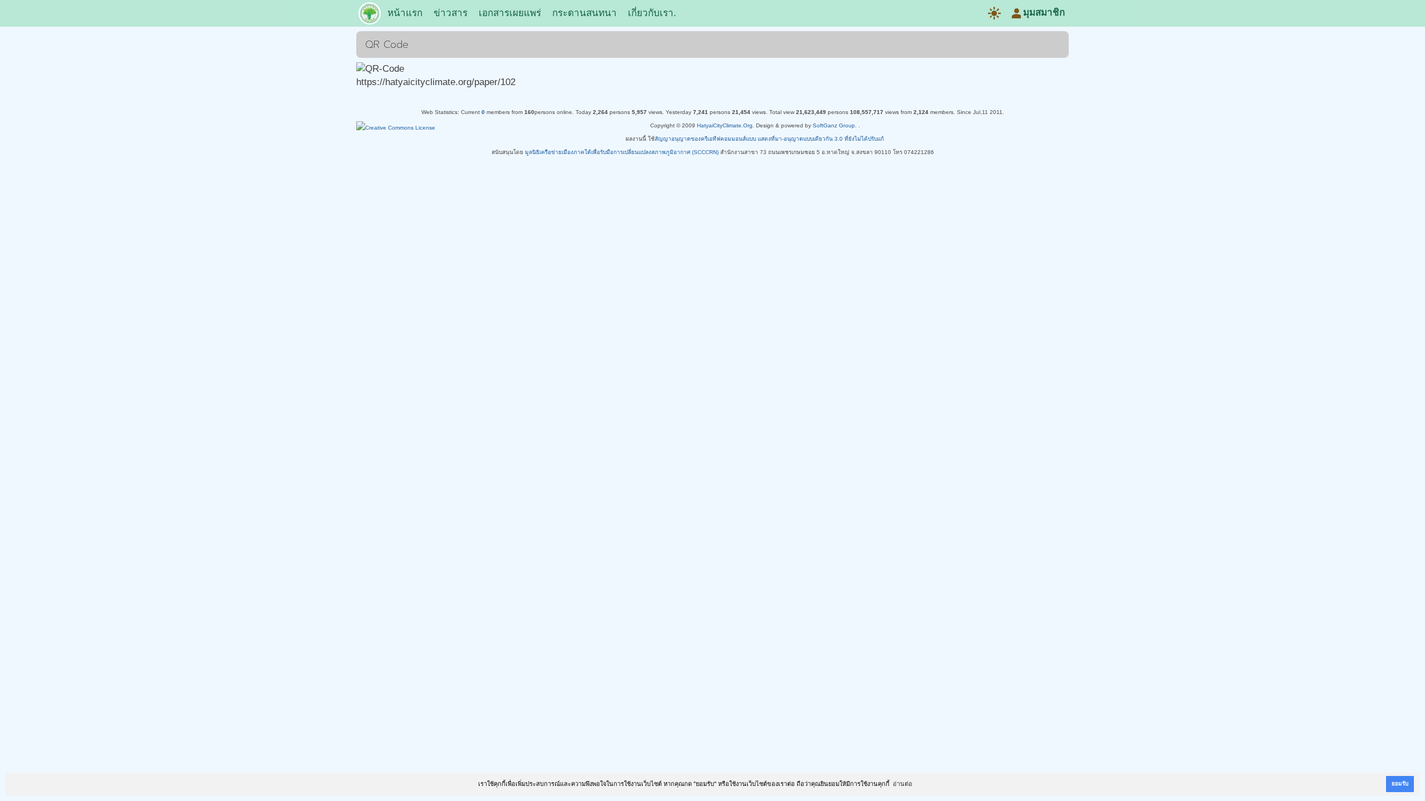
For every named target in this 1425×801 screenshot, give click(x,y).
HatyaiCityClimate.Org (725, 125)
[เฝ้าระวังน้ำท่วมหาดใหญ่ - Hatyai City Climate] (369, 15)
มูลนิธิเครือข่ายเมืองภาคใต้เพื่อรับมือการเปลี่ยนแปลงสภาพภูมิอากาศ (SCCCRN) (622, 152)
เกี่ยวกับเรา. (652, 13)
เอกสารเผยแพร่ (510, 13)
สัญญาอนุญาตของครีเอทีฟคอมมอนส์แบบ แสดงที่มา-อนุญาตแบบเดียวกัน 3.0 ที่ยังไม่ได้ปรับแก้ (769, 139)
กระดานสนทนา (584, 13)
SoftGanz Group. (835, 125)
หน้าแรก (404, 13)
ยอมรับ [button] (1400, 783)
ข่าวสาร (451, 13)
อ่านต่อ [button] (902, 783)
